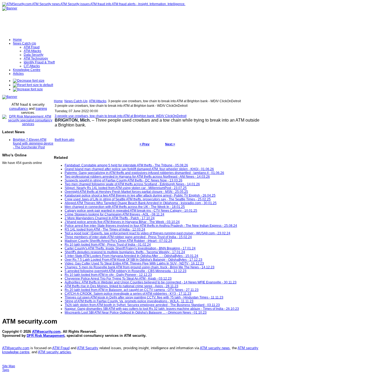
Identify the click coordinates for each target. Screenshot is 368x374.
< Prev (145, 144)
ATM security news (215, 348)
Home (58, 101)
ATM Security (87, 348)
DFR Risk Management (45, 336)
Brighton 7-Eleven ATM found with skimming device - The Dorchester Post (33, 143)
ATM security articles (54, 352)
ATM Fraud (61, 348)
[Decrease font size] (28, 81)
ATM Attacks (97, 101)
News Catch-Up (76, 101)
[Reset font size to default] (33, 85)
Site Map (8, 366)
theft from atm (64, 140)
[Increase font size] (28, 89)
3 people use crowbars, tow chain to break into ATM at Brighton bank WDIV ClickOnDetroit (120, 116)
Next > (170, 144)
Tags (5, 370)
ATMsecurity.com (46, 332)
